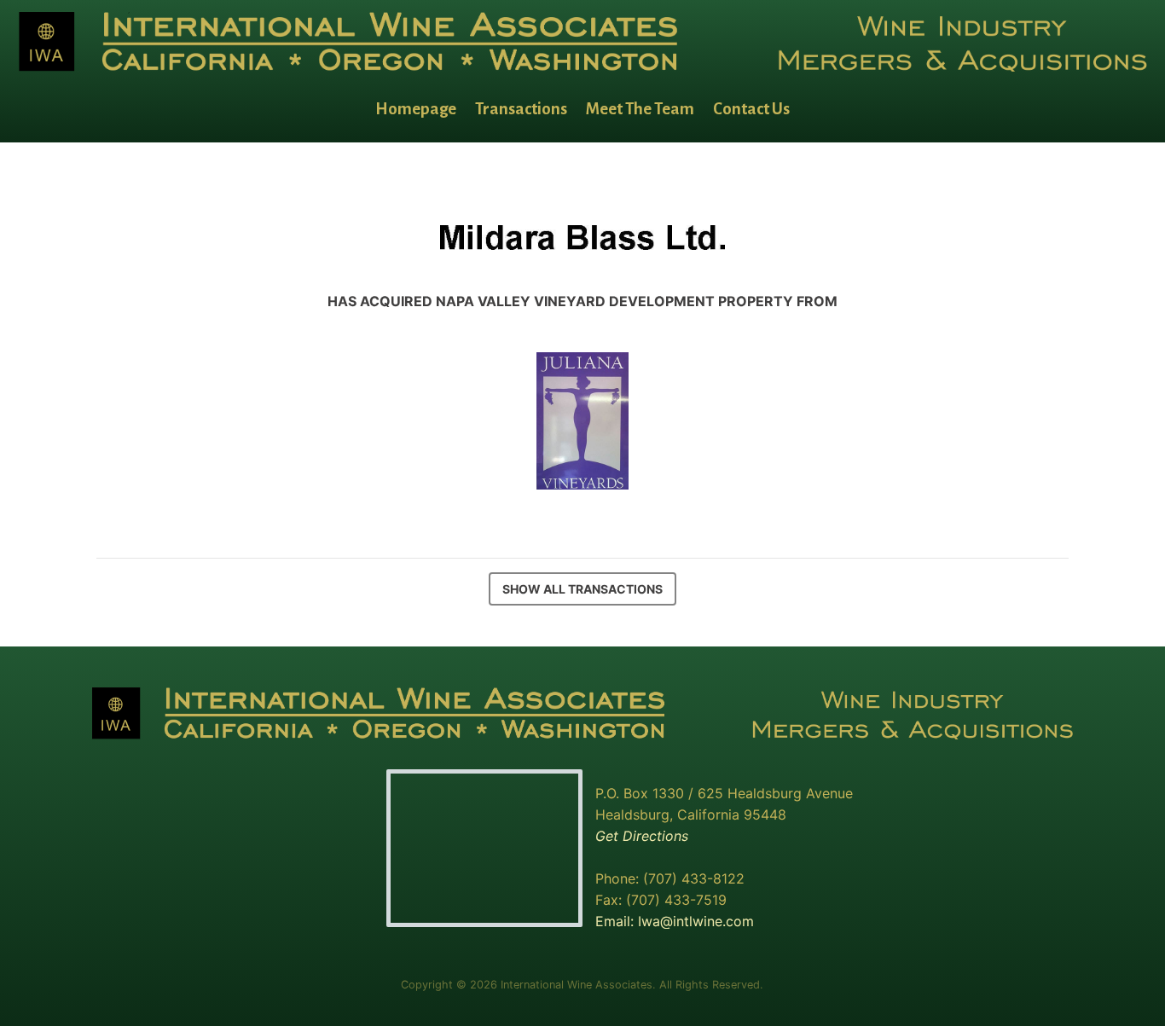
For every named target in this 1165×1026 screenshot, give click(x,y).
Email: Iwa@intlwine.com (674, 921)
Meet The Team (640, 109)
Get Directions (641, 835)
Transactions (521, 109)
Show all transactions (582, 589)
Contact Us (751, 109)
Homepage (415, 109)
